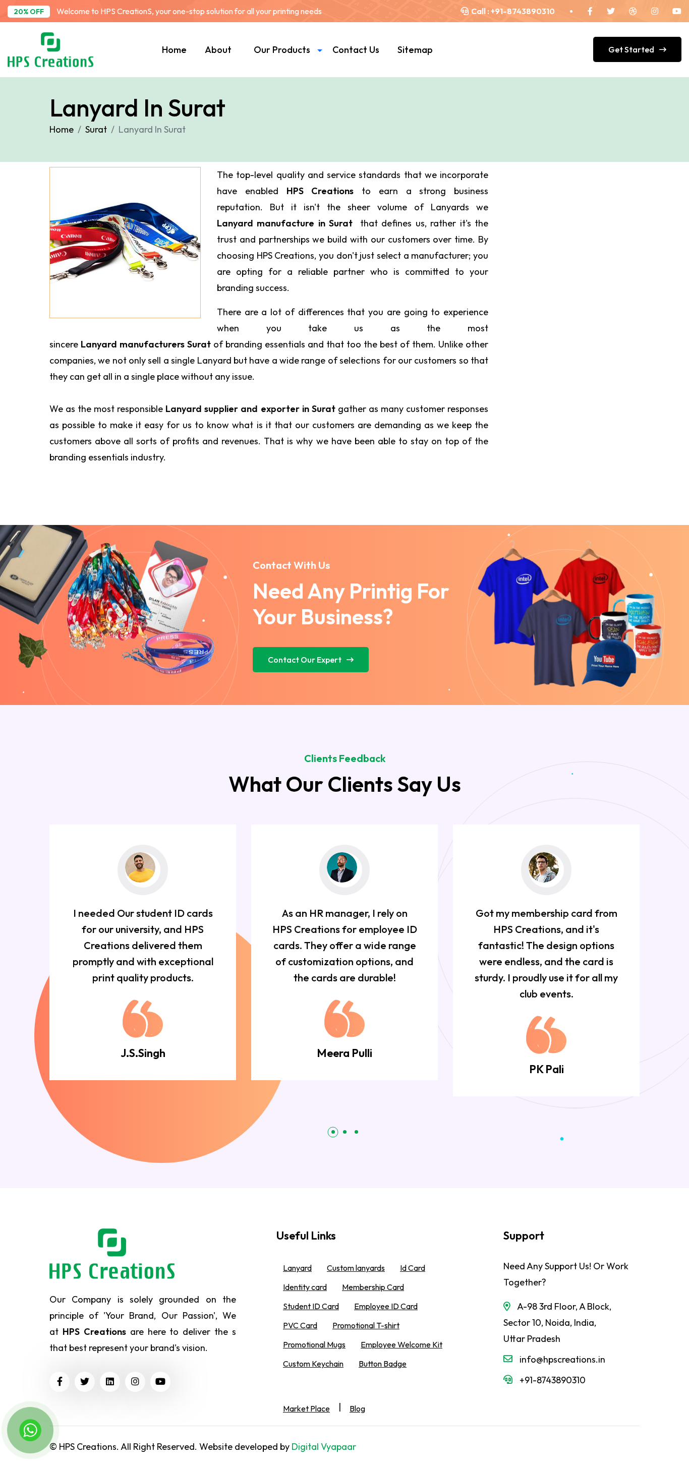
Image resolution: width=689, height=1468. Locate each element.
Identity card (305, 1287)
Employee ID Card (386, 1307)
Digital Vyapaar (324, 1446)
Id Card (412, 1268)
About (218, 49)
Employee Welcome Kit (401, 1345)
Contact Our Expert (304, 660)
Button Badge (383, 1364)
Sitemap (415, 49)
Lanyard (297, 1268)
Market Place (306, 1408)
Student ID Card (311, 1307)
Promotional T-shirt (365, 1326)
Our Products (282, 49)
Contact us (355, 49)
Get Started (631, 49)
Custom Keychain (313, 1364)
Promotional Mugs (314, 1345)
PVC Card (300, 1326)
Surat (96, 129)
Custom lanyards (356, 1268)
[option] (142, 952)
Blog (357, 1408)
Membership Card (373, 1287)
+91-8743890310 (522, 11)
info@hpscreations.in (562, 1359)
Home (174, 49)
